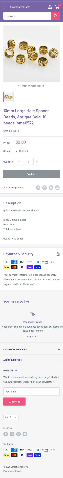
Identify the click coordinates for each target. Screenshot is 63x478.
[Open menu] (5, 7)
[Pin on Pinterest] (44, 187)
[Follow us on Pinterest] (18, 434)
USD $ (8, 417)
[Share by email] (57, 187)
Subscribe (14, 401)
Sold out (31, 174)
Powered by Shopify (12, 471)
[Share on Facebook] (38, 187)
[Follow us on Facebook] (5, 434)
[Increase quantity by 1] (37, 161)
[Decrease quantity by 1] (19, 161)
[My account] (50, 7)
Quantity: (8, 161)
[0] (57, 7)
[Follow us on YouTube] (25, 434)
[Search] (55, 16)
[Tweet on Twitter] (51, 187)
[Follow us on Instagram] (12, 434)
